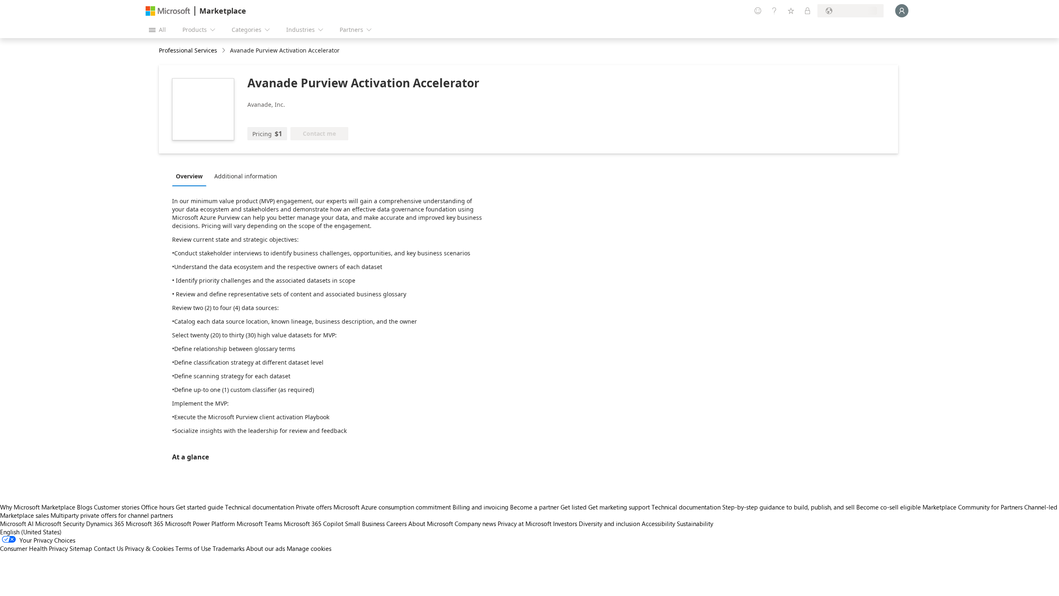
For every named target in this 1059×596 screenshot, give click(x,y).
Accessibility (658, 523)
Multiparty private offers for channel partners (111, 515)
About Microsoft (430, 523)
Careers (396, 523)
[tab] (191, 176)
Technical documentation (259, 507)
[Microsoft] (168, 11)
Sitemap (80, 548)
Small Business (365, 523)
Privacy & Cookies (149, 548)
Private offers (314, 507)
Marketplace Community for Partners (972, 507)
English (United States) (31, 532)
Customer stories (116, 507)
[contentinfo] (224, 51)
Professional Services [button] (188, 50)
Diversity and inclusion (609, 523)
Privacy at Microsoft (524, 523)
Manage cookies (309, 548)
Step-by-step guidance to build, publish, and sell (788, 507)
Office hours (157, 507)
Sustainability (695, 523)
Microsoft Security (59, 523)
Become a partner (534, 507)
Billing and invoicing (480, 507)
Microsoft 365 (144, 523)
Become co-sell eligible (888, 507)
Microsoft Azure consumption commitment (393, 507)
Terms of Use (193, 548)
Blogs (84, 507)
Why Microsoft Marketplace (37, 507)
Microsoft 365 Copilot (313, 523)
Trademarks (228, 548)
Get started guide (199, 507)
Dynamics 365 (105, 523)
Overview (189, 176)
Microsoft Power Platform (200, 523)
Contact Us (108, 548)
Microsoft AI (17, 523)
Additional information (245, 176)
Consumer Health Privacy (34, 548)
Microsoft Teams (259, 523)
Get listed (574, 507)
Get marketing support (619, 507)
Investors (565, 523)
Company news (475, 523)
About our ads (265, 548)
